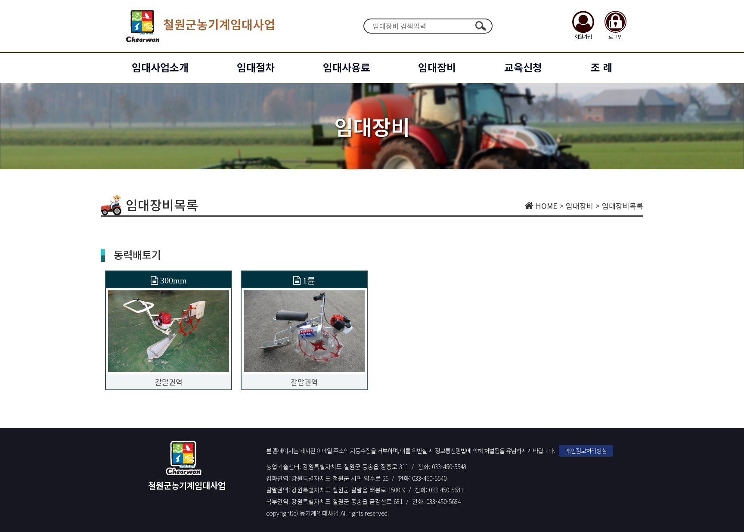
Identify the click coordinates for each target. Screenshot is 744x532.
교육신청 (523, 67)
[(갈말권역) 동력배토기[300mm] (168, 330)
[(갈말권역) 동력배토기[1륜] (304, 330)
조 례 (601, 67)
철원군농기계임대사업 (219, 24)
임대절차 (256, 67)
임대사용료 (346, 67)
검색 (480, 26)
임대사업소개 (160, 67)
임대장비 (437, 67)
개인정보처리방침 (586, 450)
